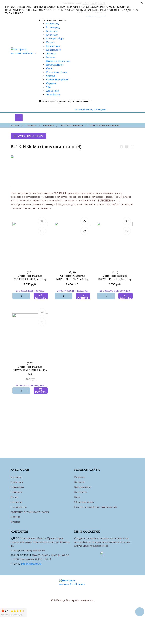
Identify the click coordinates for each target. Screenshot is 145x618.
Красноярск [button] (53, 49)
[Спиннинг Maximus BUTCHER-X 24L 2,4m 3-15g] (115, 240)
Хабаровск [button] (52, 90)
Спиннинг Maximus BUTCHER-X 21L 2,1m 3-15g (72, 277)
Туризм (15, 521)
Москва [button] (50, 57)
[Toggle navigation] (19, 117)
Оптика (15, 516)
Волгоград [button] (53, 27)
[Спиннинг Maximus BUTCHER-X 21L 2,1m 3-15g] (72, 240)
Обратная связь (84, 501)
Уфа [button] (48, 87)
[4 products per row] (132, 147)
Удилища (17, 482)
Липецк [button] (51, 53)
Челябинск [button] (53, 94)
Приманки (17, 487)
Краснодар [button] (53, 46)
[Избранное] (122, 56)
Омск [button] (49, 68)
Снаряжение (19, 506)
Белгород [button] (52, 23)
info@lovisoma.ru (31, 563)
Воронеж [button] (52, 31)
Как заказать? (82, 487)
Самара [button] (50, 75)
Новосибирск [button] (54, 64)
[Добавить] (28, 296)
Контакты (80, 492)
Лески (14, 497)
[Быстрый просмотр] (42, 221)
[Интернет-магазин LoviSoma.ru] (24, 56)
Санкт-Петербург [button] (57, 79)
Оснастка (16, 501)
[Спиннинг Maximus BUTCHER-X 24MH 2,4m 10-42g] (30, 331)
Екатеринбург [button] (55, 38)
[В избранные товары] (42, 231)
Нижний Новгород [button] (58, 60)
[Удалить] (14, 296)
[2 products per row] (127, 147)
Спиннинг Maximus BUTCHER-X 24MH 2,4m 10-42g (30, 370)
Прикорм (16, 492)
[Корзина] (129, 56)
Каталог (79, 482)
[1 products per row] (121, 147)
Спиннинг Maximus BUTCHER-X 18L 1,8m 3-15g (30, 277)
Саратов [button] (51, 83)
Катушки (16, 477)
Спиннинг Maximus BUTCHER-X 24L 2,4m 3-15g (115, 277)
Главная (79, 477)
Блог (77, 497)
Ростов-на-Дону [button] (56, 72)
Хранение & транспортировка (30, 511)
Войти (114, 56)
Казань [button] (50, 42)
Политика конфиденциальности (95, 506)
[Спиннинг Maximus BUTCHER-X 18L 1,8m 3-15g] (30, 240)
